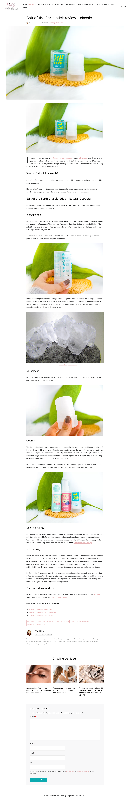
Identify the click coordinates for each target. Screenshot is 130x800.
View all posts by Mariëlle (43, 635)
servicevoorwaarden (83, 771)
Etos (89, 595)
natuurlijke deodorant (46, 621)
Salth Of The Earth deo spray (40, 610)
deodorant (31, 621)
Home (25, 4)
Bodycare (59, 23)
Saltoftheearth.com (59, 597)
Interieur (70, 4)
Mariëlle (31, 23)
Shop (25, 8)
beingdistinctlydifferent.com (68, 365)
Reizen (104, 4)
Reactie (33, 716)
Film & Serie (51, 4)
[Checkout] (121, 6)
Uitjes (96, 4)
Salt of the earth (59, 158)
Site (31, 762)
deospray (69, 158)
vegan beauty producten (81, 621)
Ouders (60, 4)
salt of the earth (63, 621)
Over (112, 4)
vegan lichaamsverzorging (37, 624)
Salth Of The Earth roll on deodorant (43, 612)
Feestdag (87, 4)
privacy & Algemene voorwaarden (72, 796)
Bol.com (97, 595)
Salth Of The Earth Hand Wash (41, 615)
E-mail (32, 753)
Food (79, 4)
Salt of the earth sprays (83, 543)
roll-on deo (83, 158)
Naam (32, 744)
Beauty (31, 4)
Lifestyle (40, 4)
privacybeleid (70, 771)
